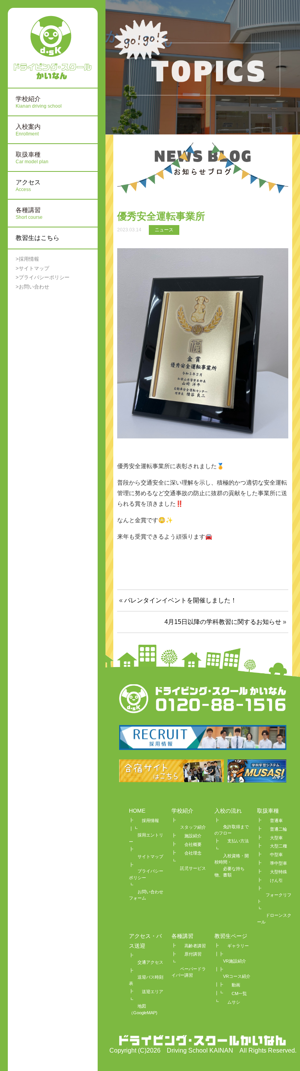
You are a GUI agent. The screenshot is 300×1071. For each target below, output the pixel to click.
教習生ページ (230, 936)
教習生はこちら (37, 237)
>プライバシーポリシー (43, 277)
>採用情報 (27, 259)
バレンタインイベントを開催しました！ (180, 600)
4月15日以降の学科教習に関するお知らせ (222, 621)
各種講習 (182, 936)
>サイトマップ (32, 268)
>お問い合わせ (32, 287)
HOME (137, 811)
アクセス (28, 185)
